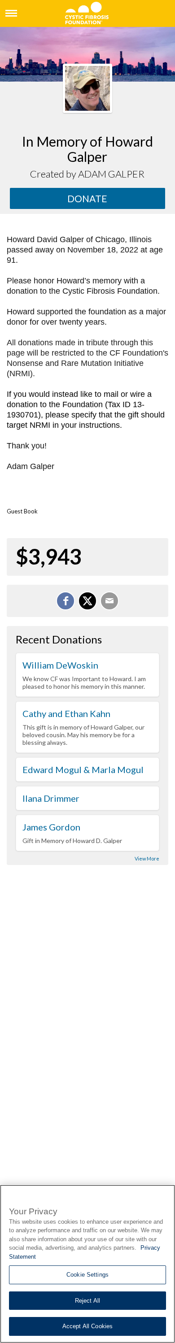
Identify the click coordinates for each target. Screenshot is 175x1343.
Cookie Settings (87, 1274)
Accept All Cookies (87, 1326)
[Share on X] (87, 600)
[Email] (109, 600)
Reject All (87, 1300)
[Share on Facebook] (65, 600)
